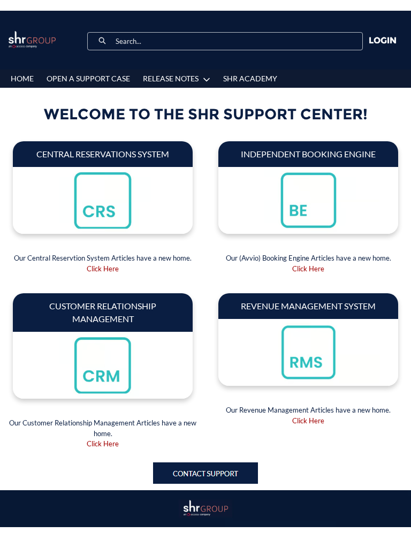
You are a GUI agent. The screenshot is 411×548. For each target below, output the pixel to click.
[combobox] (239, 41)
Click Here (103, 268)
